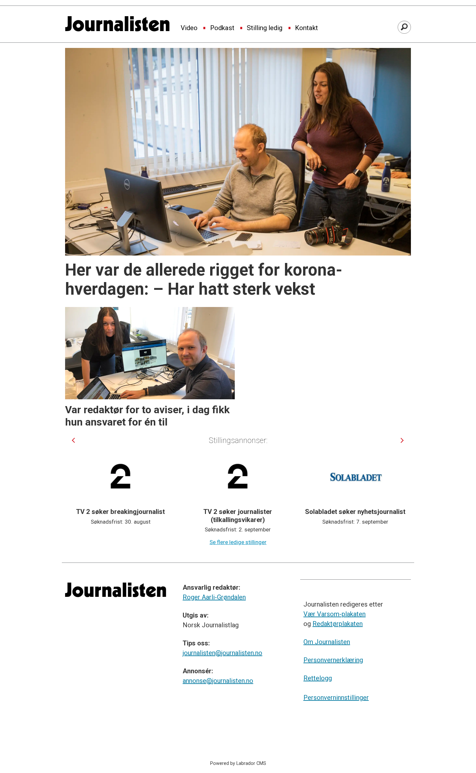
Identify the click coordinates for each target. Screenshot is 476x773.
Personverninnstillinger (336, 697)
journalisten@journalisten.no (222, 653)
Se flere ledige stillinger (238, 542)
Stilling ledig (264, 28)
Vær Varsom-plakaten (334, 614)
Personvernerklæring (333, 660)
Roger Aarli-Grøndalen (214, 597)
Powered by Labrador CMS (238, 763)
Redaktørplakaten (337, 624)
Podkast (222, 28)
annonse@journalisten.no (218, 681)
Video (189, 28)
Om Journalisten (326, 642)
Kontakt (306, 28)
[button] (73, 440)
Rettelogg (317, 678)
